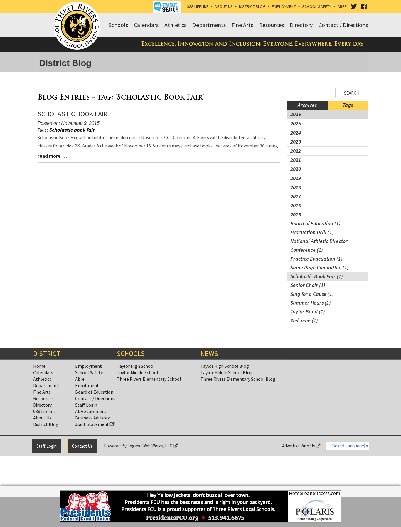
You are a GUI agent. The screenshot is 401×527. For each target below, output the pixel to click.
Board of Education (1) (315, 223)
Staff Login (86, 405)
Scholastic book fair (72, 129)
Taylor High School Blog (225, 366)
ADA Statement (91, 411)
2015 (295, 214)
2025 (295, 123)
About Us (224, 6)
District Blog (252, 6)
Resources (43, 398)
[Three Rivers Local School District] (78, 26)
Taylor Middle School (137, 372)
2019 (295, 178)
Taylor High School (136, 366)
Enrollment (87, 385)
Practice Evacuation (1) (316, 258)
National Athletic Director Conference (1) (319, 245)
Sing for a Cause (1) (312, 294)
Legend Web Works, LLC (150, 446)
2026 (295, 114)
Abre (342, 6)
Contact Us (82, 446)
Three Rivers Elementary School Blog (238, 379)
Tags (348, 105)
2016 (295, 205)
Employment (284, 6)
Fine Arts (42, 392)
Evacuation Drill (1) (312, 232)
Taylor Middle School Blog (226, 372)
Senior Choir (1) (307, 285)
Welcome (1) (304, 320)
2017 (295, 196)
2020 (295, 169)
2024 (295, 132)
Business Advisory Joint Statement (92, 421)
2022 (295, 150)
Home (39, 366)
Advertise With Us (299, 446)
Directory (42, 405)
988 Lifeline (198, 6)
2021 (295, 160)
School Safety (316, 6)
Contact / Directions (95, 398)
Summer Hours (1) (310, 302)
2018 (295, 187)
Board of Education (94, 392)
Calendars (43, 372)
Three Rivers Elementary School (149, 379)
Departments (46, 385)
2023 (295, 141)
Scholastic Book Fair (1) (316, 276)
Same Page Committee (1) (319, 267)
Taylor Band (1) (307, 311)
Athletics (42, 379)
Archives (307, 105)
